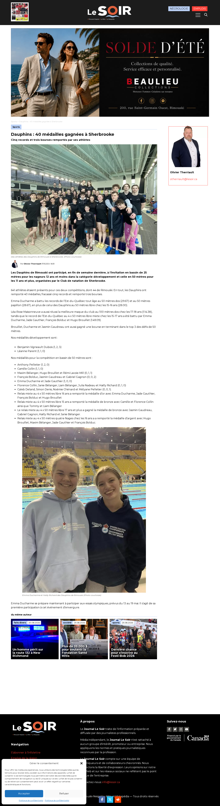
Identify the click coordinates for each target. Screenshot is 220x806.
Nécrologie (179, 8)
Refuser (64, 793)
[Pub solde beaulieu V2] (110, 72)
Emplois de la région (24, 758)
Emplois (200, 8)
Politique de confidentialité (31, 800)
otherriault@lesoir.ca (183, 179)
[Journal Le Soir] (110, 12)
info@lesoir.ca (111, 782)
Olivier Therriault (32, 264)
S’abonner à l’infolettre (25, 752)
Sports (14, 121)
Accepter (24, 793)
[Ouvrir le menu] (198, 15)
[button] (81, 763)
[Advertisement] (84, 683)
